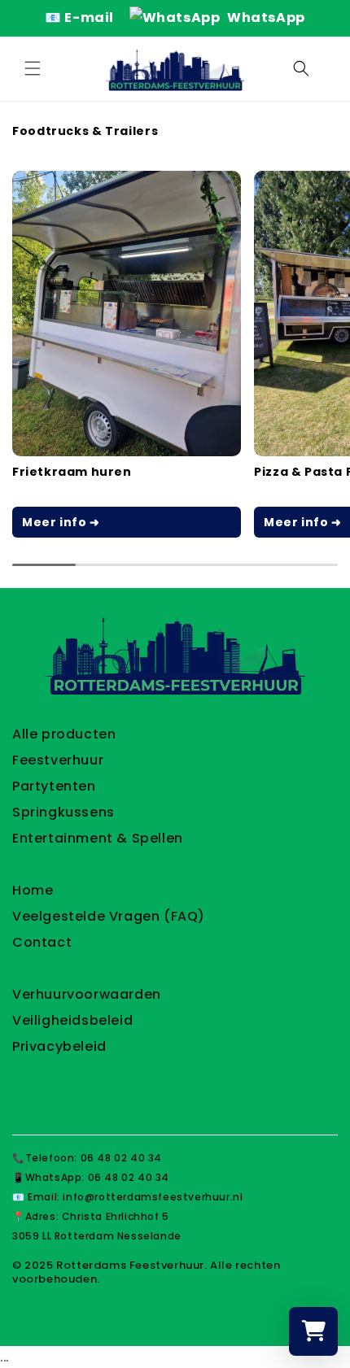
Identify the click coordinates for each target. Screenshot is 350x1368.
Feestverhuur (57, 760)
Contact (42, 942)
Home (32, 890)
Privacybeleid (59, 1046)
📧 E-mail (80, 17)
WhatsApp (264, 17)
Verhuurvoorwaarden (86, 994)
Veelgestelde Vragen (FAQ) (108, 916)
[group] (126, 354)
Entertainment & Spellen (97, 838)
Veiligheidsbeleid (72, 1020)
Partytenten (54, 786)
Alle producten (64, 734)
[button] (32, 68)
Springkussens (63, 812)
